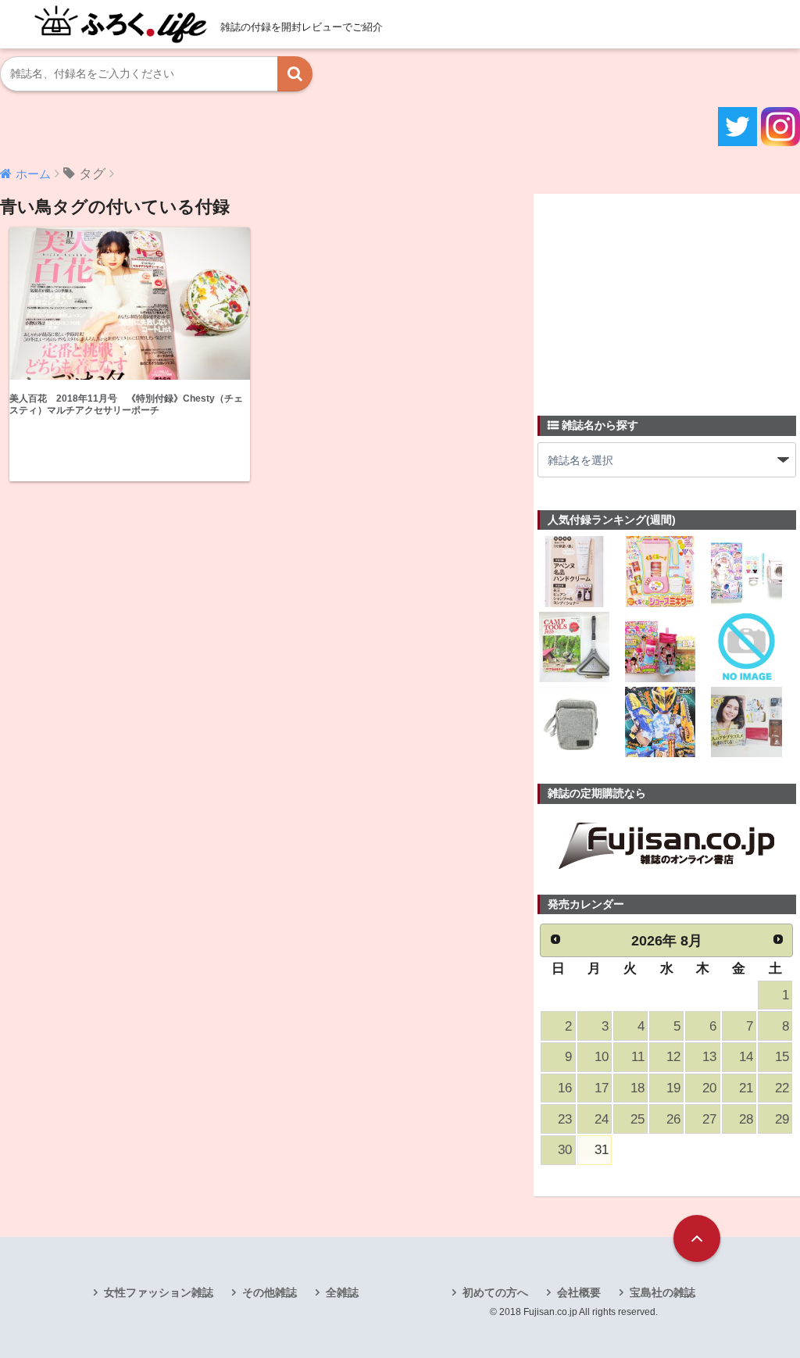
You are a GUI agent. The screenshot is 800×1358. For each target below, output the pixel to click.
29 (782, 1119)
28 (746, 1119)
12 (673, 1056)
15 (782, 1056)
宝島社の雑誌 (662, 1292)
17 (602, 1088)
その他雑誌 (269, 1292)
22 (782, 1088)
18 (637, 1088)
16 (565, 1088)
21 (746, 1088)
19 (673, 1088)
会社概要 (579, 1292)
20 (709, 1088)
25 (637, 1119)
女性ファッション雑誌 (158, 1292)
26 (673, 1119)
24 (602, 1119)
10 (602, 1056)
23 (565, 1119)
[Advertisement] (655, 295)
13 (709, 1056)
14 (746, 1056)
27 (709, 1119)
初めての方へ (495, 1292)
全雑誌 (342, 1292)
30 (565, 1149)
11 (638, 1056)
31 (602, 1149)
